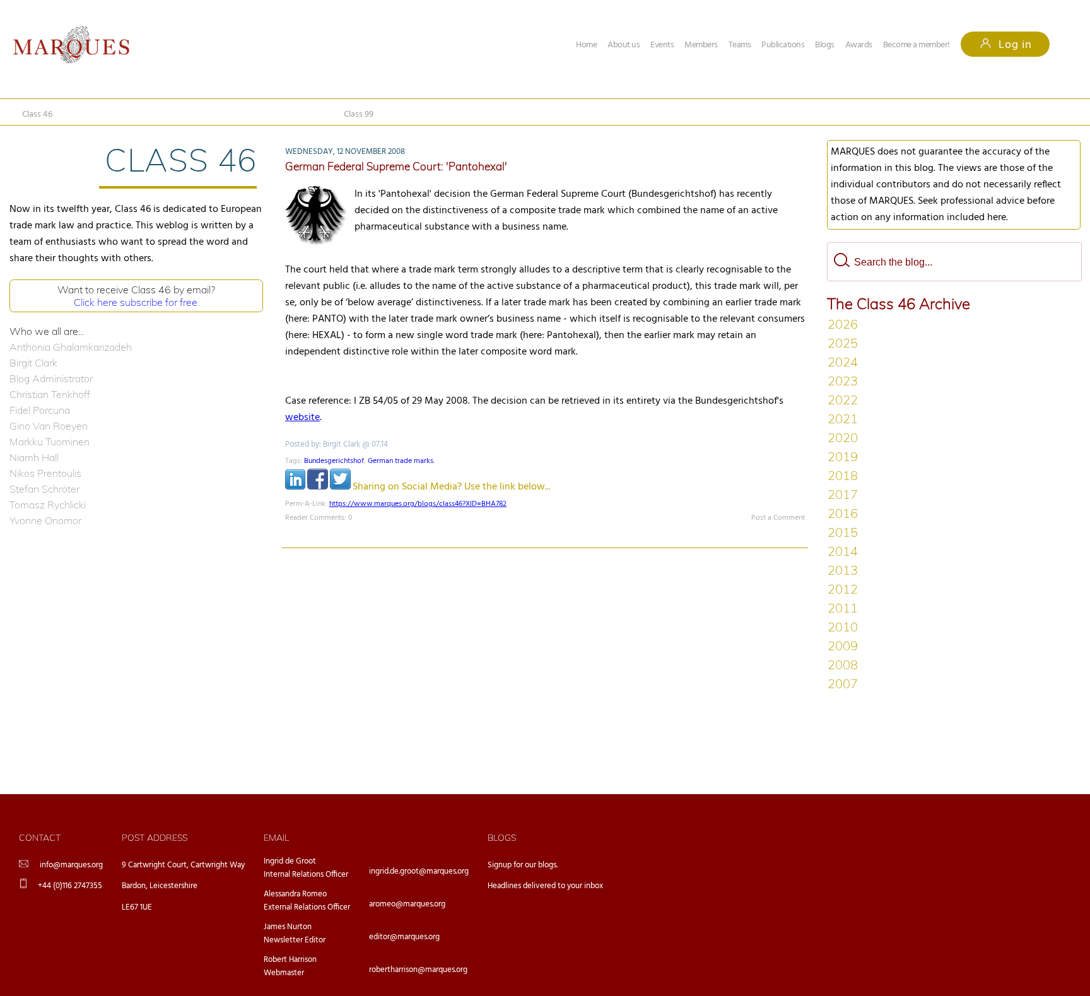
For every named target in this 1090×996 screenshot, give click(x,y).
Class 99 (358, 114)
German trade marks (400, 461)
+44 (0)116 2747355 (70, 886)
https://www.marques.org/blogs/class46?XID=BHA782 (418, 504)
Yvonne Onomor (45, 520)
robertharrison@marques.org (418, 969)
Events (662, 45)
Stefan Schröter (44, 489)
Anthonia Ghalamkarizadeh (70, 347)
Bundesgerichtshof (334, 461)
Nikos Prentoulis (45, 473)
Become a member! (916, 45)
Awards (858, 45)
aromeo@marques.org (407, 904)
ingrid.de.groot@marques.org (419, 871)
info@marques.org (71, 865)
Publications (782, 45)
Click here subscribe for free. (136, 302)
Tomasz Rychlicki (47, 504)
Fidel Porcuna (39, 410)
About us (623, 45)
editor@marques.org (404, 937)
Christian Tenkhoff (49, 394)
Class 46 (37, 114)
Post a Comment (778, 518)
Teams (740, 45)
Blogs (825, 45)
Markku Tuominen (49, 441)
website (302, 417)
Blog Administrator (51, 378)
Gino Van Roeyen (48, 425)
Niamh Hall (34, 457)
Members (701, 45)
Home (586, 45)
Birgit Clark (33, 362)
